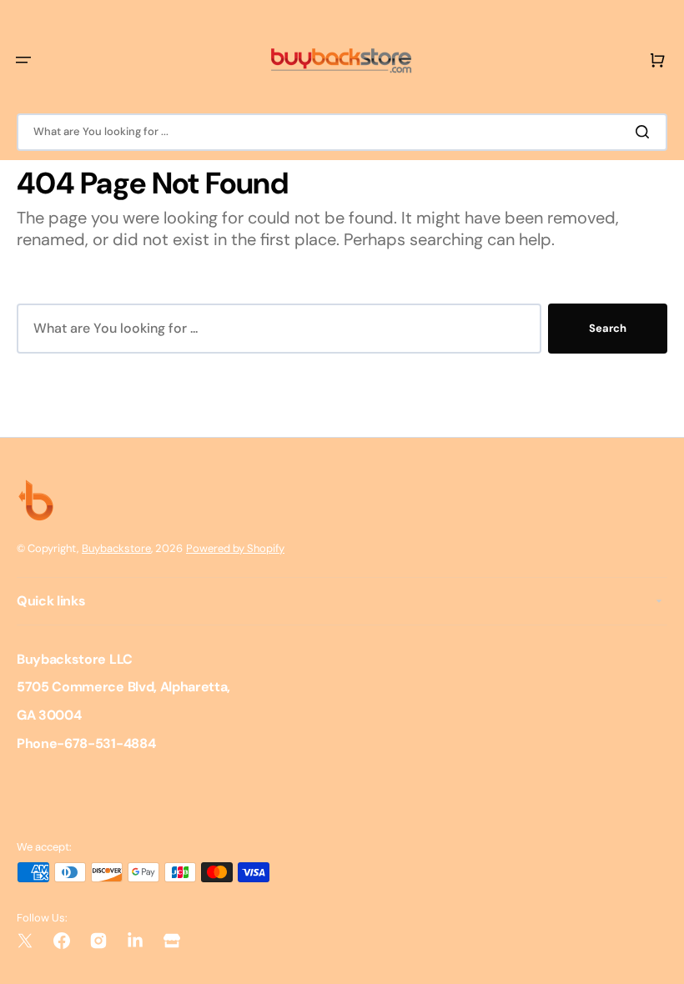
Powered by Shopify (235, 548)
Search (607, 328)
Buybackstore (116, 548)
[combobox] (342, 132)
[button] (23, 60)
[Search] (645, 131)
